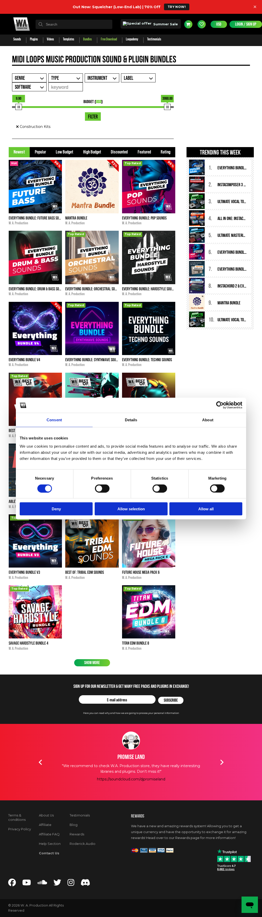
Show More (92, 663)
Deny (56, 509)
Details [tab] (131, 420)
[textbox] (74, 24)
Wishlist (202, 24)
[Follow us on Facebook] (12, 884)
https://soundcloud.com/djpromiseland (131, 779)
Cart (188, 24)
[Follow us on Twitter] (57, 884)
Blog (74, 825)
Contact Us (49, 853)
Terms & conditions (17, 817)
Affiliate (45, 825)
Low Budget (64, 152)
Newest (19, 152)
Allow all (206, 509)
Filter (93, 116)
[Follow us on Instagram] (71, 884)
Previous (40, 762)
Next (221, 762)
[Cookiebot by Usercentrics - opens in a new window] (220, 405)
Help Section (50, 844)
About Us (46, 815)
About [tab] (207, 420)
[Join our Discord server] (85, 884)
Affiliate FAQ (49, 834)
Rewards (77, 834)
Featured (144, 152)
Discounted (119, 152)
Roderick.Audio (82, 844)
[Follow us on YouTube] (26, 884)
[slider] (18, 107)
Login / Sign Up (245, 24)
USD (218, 24)
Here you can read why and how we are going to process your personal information (131, 713)
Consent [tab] (54, 420)
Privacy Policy (19, 829)
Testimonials (80, 815)
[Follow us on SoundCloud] (42, 884)
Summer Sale (165, 24)
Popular (40, 152)
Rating (165, 152)
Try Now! (177, 7)
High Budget (92, 152)
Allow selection (131, 509)
